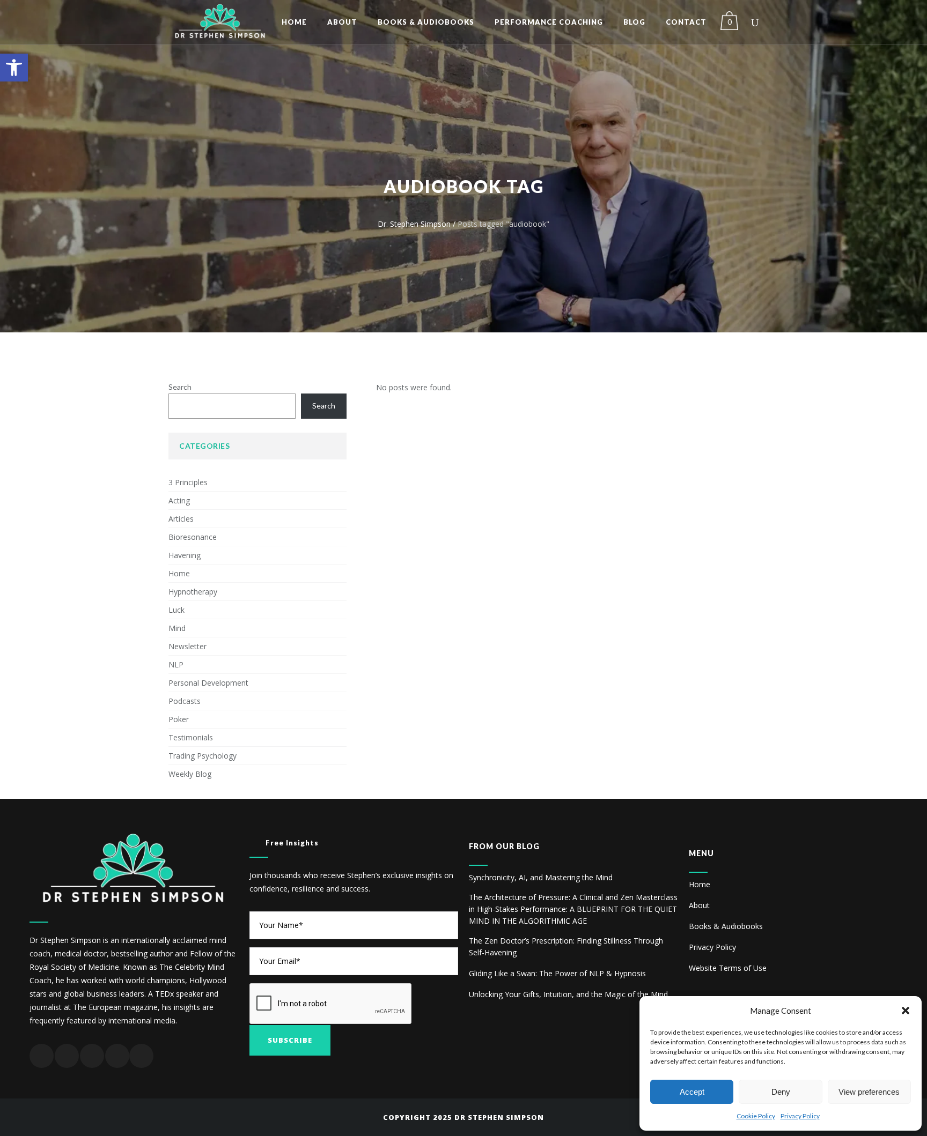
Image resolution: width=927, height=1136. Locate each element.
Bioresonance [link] (192, 537)
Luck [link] (176, 610)
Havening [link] (184, 555)
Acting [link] (179, 500)
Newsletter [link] (187, 646)
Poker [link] (178, 719)
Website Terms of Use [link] (728, 968)
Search (180, 386)
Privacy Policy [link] (800, 1116)
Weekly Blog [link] (189, 774)
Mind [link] (177, 628)
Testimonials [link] (190, 737)
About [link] (699, 905)
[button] (905, 1010)
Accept (692, 1091)
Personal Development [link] (208, 683)
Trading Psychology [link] (202, 756)
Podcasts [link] (184, 701)
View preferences (869, 1091)
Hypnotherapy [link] (192, 591)
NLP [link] (175, 664)
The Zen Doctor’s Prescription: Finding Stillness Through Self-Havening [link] (566, 946)
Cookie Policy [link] (756, 1116)
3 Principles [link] (188, 482)
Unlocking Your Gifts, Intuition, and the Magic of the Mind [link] (568, 994)
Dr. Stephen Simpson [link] (414, 224)
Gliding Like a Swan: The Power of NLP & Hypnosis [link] (557, 973)
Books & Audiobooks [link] (726, 926)
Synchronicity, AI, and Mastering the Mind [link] (541, 877)
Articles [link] (181, 519)
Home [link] (179, 573)
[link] (14, 67)
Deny (780, 1091)
